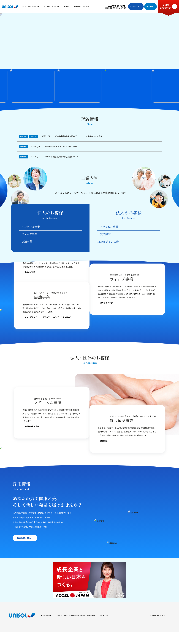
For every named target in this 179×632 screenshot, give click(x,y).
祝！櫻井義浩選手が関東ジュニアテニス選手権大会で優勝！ (79, 136)
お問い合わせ (46, 615)
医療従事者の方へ (32, 426)
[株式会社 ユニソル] (10, 6)
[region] (89, 86)
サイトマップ (104, 615)
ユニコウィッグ (106, 303)
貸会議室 (103, 441)
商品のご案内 (30, 272)
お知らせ (33, 136)
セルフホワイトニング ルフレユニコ (56, 317)
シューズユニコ (31, 317)
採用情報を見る (24, 538)
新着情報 (23, 136)
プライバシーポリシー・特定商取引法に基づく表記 (75, 615)
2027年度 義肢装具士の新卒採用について (61, 156)
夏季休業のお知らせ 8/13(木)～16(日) (61, 146)
